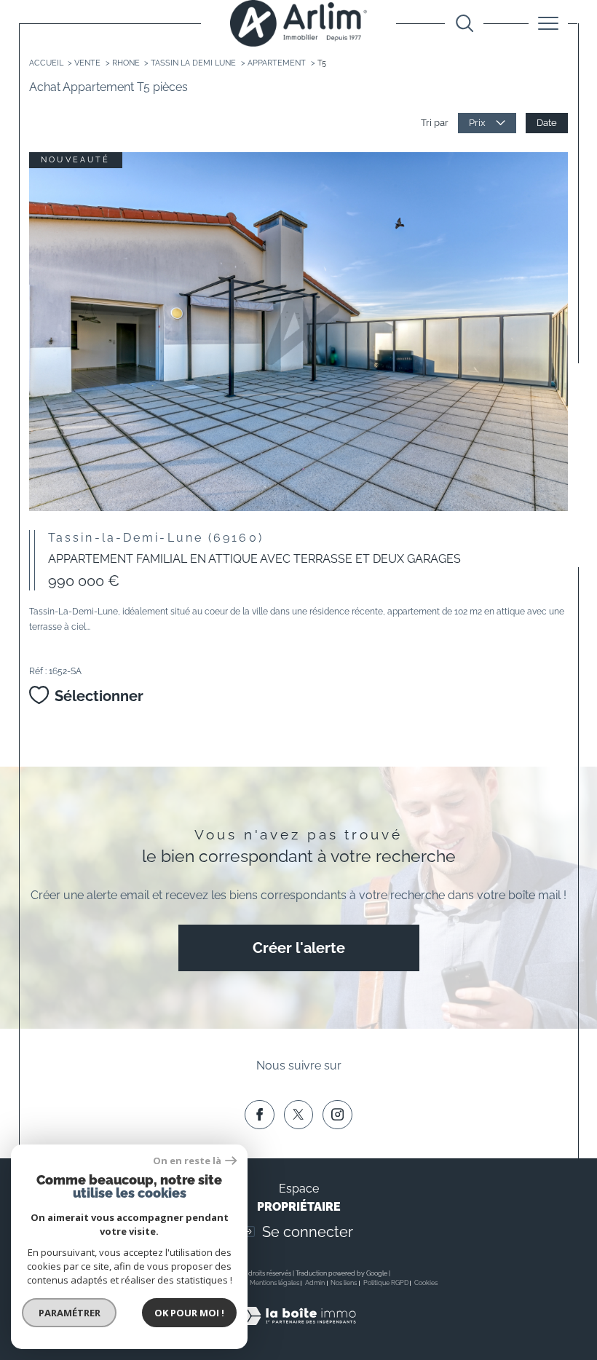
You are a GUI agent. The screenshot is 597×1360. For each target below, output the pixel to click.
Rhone (126, 63)
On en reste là (187, 1160)
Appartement (277, 63)
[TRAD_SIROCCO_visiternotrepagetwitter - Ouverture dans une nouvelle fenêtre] (298, 1114)
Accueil (46, 63)
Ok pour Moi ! (189, 1312)
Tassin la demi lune (193, 63)
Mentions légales (274, 1282)
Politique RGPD (385, 1282)
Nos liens (344, 1282)
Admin (315, 1282)
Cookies (426, 1282)
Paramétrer (69, 1312)
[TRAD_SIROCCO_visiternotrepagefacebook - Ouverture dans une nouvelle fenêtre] (259, 1114)
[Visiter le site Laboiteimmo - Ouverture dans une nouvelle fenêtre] (298, 1331)
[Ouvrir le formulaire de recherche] (464, 23)
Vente (87, 63)
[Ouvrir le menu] (548, 23)
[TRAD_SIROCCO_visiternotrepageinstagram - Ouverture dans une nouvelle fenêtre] (337, 1114)
